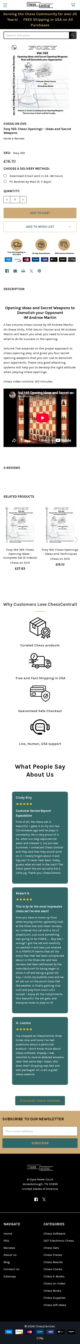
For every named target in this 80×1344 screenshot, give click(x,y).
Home (8, 1233)
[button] (40, 226)
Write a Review (14, 138)
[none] (40, 81)
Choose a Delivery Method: (27, 168)
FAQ (6, 1240)
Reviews (9, 1248)
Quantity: (12, 191)
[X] (31, 270)
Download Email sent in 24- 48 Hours (36, 176)
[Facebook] (7, 270)
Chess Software (54, 1233)
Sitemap (10, 1276)
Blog (7, 1262)
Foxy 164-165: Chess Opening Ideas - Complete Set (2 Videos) (20, 553)
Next (76, 539)
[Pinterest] (39, 270)
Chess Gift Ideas (55, 1305)
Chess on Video (54, 1283)
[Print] (23, 270)
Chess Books (52, 1290)
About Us (10, 1255)
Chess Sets (51, 1248)
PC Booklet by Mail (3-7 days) (30, 181)
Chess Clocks (53, 1269)
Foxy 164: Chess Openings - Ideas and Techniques (60, 551)
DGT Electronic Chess (59, 1240)
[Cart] (74, 5)
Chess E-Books (54, 1276)
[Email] (15, 270)
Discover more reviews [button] (40, 1100)
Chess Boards (53, 1262)
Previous (3, 539)
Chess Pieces (53, 1255)
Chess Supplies (54, 1297)
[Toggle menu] (5, 5)
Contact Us (11, 1269)
